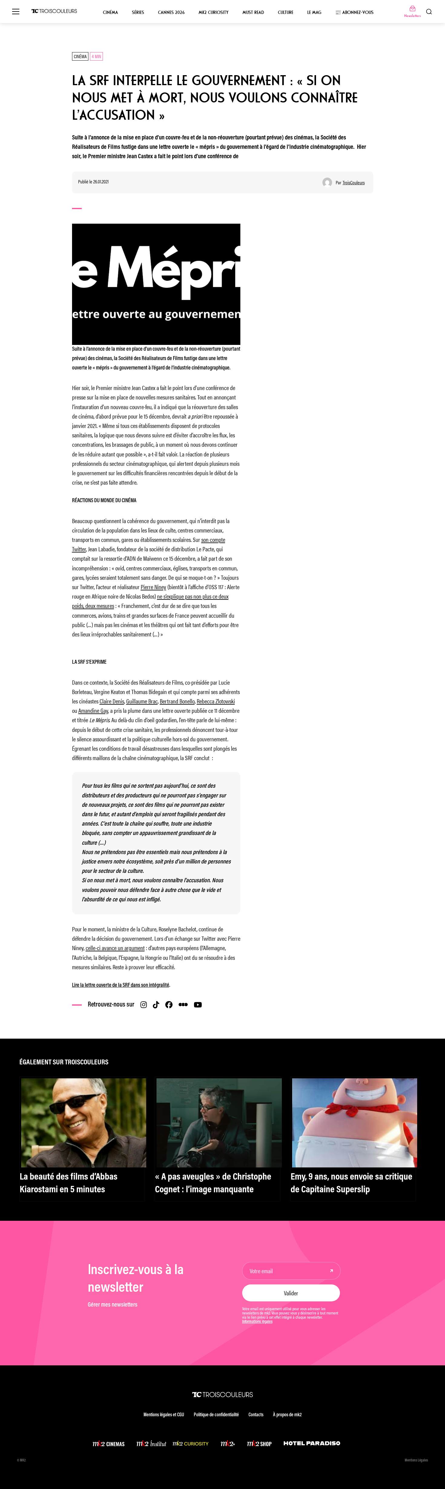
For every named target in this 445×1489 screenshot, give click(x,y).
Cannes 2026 (171, 12)
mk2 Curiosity (214, 12)
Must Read (253, 12)
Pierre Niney (153, 586)
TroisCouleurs (354, 182)
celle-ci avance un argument (115, 947)
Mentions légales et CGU (163, 1415)
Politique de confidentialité (216, 1415)
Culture (285, 12)
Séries (138, 12)
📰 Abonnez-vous (354, 12)
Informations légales (257, 1322)
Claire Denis (112, 700)
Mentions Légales (416, 1460)
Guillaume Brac (142, 700)
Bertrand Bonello (177, 700)
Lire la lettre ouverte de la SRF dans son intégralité (120, 985)
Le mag (314, 12)
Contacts (256, 1415)
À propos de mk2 (287, 1415)
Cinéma (110, 12)
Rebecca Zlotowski (216, 700)
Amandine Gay (93, 710)
